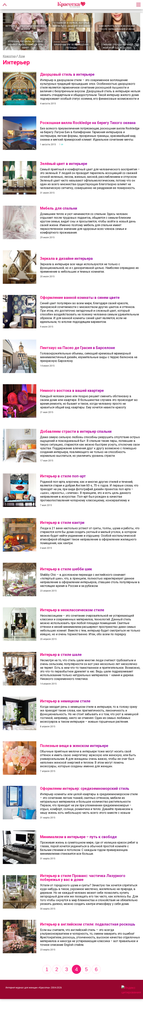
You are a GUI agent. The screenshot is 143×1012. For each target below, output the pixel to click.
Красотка (9, 56)
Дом (21, 56)
